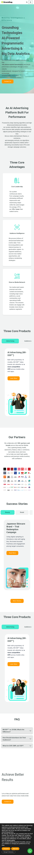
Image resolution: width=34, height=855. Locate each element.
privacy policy (11, 840)
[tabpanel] (17, 384)
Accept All (6, 848)
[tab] (10, 341)
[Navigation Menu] (30, 2)
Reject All (15, 848)
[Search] (26, 2)
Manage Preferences (9, 852)
